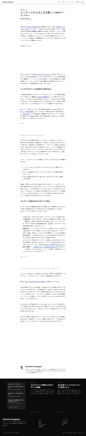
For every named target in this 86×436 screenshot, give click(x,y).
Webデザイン (23, 10)
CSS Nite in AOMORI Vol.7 (33, 27)
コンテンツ (49, 74)
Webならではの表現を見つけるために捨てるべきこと (15, 400)
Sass (54, 109)
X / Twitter (64, 421)
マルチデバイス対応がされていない (53, 244)
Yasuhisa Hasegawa (8, 2)
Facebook (64, 423)
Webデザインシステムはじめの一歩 (15, 394)
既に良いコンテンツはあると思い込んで (45, 247)
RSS (63, 424)
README (78, 2)
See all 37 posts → (13, 407)
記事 (64, 2)
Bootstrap (26, 114)
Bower (32, 116)
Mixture (32, 135)
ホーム (59, 2)
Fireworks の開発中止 (43, 97)
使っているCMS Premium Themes (35, 281)
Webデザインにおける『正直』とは (15, 387)
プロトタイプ (40, 74)
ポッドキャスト (70, 2)
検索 (82, 2)
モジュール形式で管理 (26, 111)
